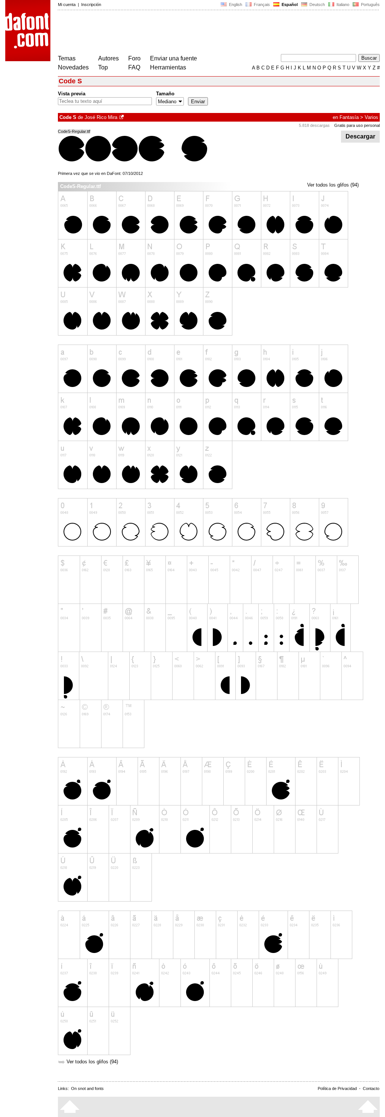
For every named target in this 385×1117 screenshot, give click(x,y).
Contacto (371, 1088)
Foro (134, 58)
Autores (108, 58)
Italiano (342, 4)
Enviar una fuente (173, 58)
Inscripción (91, 4)
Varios (371, 117)
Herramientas (168, 67)
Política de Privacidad (337, 1088)
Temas (67, 58)
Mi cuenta (67, 4)
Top (103, 67)
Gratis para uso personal (357, 125)
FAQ (134, 67)
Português (369, 4)
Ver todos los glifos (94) (333, 185)
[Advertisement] (195, 33)
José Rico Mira (101, 117)
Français (261, 4)
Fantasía (349, 117)
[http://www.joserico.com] (122, 117)
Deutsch (316, 4)
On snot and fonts (87, 1088)
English (235, 4)
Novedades (73, 67)
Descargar (360, 136)
